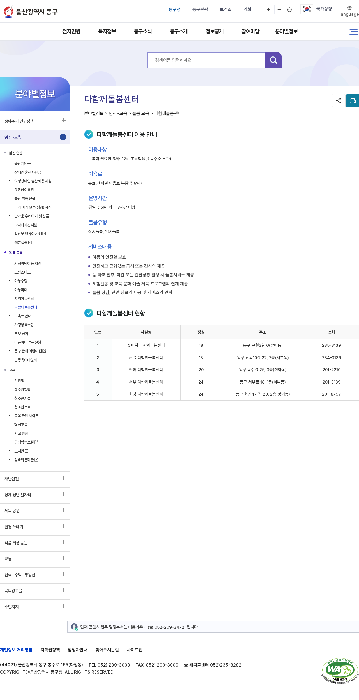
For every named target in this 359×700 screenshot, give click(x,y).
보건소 (226, 9)
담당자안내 (78, 650)
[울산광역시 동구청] (31, 11)
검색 (273, 60)
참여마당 (250, 31)
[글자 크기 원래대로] (289, 9)
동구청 (175, 9)
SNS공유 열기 (339, 100)
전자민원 (71, 31)
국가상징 (324, 9)
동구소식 (143, 31)
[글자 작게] (279, 9)
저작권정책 (50, 650)
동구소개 (179, 31)
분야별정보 (286, 31)
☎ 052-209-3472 (166, 627)
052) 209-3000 (114, 665)
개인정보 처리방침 (16, 650)
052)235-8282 (225, 665)
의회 (247, 9)
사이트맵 (134, 650)
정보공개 (215, 31)
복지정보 (107, 31)
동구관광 (200, 9)
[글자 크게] (268, 9)
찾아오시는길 (107, 650)
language (349, 14)
